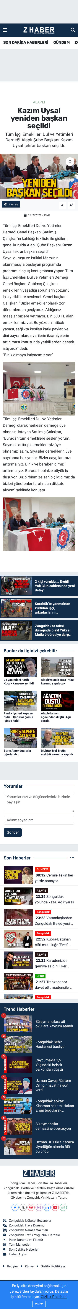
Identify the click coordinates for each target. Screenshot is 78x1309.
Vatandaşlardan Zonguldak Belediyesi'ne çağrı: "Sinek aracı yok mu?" (54, 921)
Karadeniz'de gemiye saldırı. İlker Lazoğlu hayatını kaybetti (51, 963)
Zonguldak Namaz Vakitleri (28, 1230)
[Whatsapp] (63, 1207)
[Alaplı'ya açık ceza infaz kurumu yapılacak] (58, 667)
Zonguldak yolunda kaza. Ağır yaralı (54, 899)
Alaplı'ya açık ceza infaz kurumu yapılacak (57, 681)
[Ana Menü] (5, 30)
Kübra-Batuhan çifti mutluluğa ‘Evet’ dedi (53, 942)
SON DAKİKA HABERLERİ (25, 42)
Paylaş (13, 204)
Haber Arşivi (18, 1254)
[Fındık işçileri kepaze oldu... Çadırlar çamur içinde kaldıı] (20, 700)
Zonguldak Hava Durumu (26, 1225)
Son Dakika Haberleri (24, 1249)
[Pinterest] (31, 1207)
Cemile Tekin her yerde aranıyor (54, 878)
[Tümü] (72, 858)
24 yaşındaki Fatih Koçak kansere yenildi (19, 681)
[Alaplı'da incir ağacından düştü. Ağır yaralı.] (58, 700)
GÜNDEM (61, 42)
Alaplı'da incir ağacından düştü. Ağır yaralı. (56, 717)
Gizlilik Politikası (53, 1266)
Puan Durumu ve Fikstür (26, 1240)
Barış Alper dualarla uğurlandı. (17, 752)
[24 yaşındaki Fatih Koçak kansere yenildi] (20, 667)
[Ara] (73, 30)
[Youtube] (55, 1207)
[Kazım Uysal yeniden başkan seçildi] (39, 176)
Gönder (13, 832)
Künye (29, 1266)
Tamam (39, 1303)
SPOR (40, 976)
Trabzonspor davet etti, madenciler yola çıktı (52, 985)
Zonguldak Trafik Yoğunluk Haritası (34, 1235)
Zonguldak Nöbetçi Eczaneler (30, 1221)
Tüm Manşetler (20, 1245)
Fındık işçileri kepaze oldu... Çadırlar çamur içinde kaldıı (18, 717)
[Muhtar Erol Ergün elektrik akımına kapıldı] (58, 738)
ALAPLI (39, 102)
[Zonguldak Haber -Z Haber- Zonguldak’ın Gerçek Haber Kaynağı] (39, 30)
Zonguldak (43, 912)
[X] (23, 1207)
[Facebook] (15, 1207)
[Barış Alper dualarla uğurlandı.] (20, 738)
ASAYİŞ (41, 890)
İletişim (12, 1266)
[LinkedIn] (47, 1207)
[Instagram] (39, 1207)
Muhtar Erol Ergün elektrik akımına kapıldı (57, 752)
